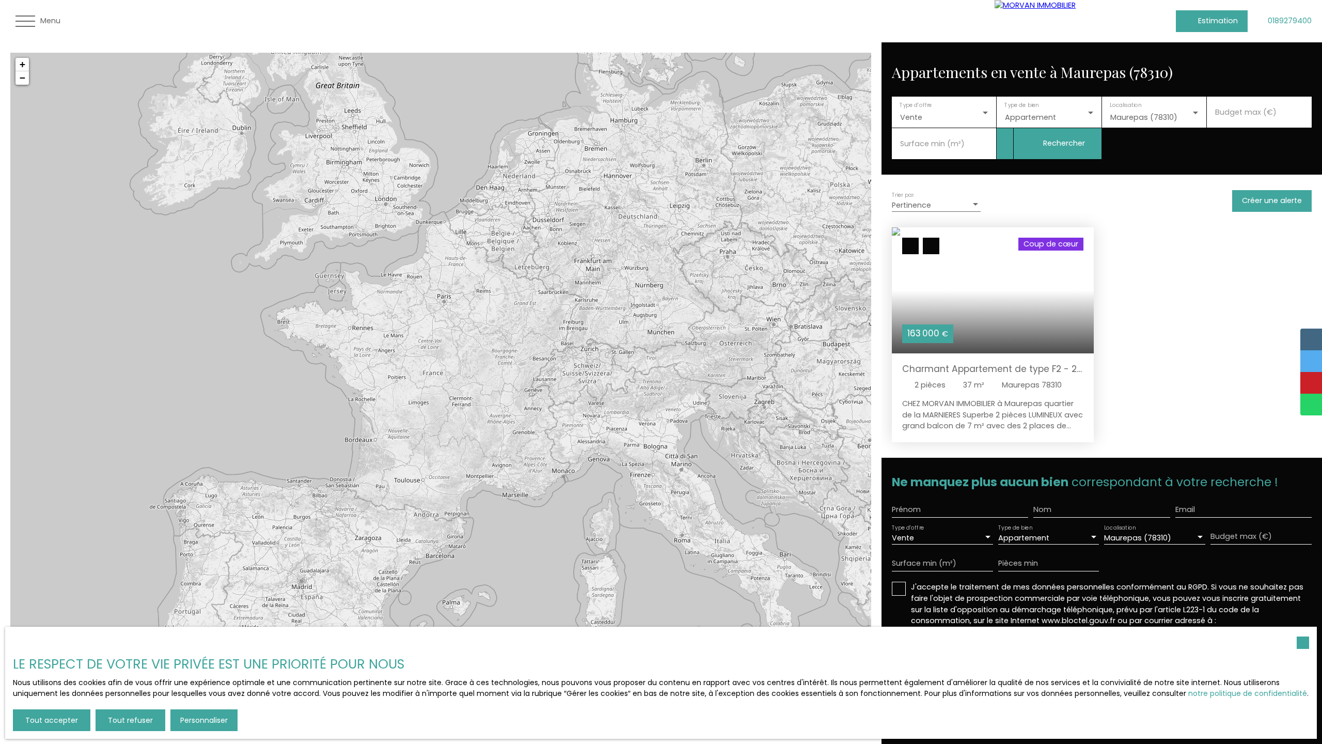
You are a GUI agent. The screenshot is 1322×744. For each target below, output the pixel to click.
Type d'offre (916, 105)
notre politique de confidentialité (1247, 693)
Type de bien (1022, 105)
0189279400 (1290, 21)
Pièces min (1018, 563)
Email (1185, 509)
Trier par (903, 194)
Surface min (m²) (932, 143)
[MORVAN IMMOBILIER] (1072, 21)
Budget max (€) (1246, 112)
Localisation (1125, 105)
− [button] (22, 77)
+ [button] (22, 64)
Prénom (906, 509)
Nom (1042, 509)
